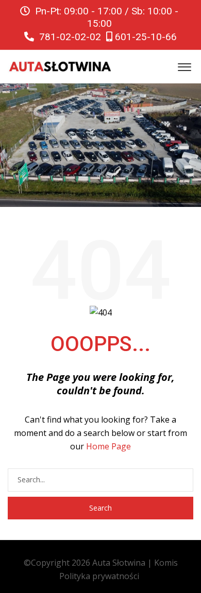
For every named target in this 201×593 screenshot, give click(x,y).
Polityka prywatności (99, 576)
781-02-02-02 (69, 37)
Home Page (108, 446)
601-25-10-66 (144, 37)
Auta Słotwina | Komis (135, 562)
